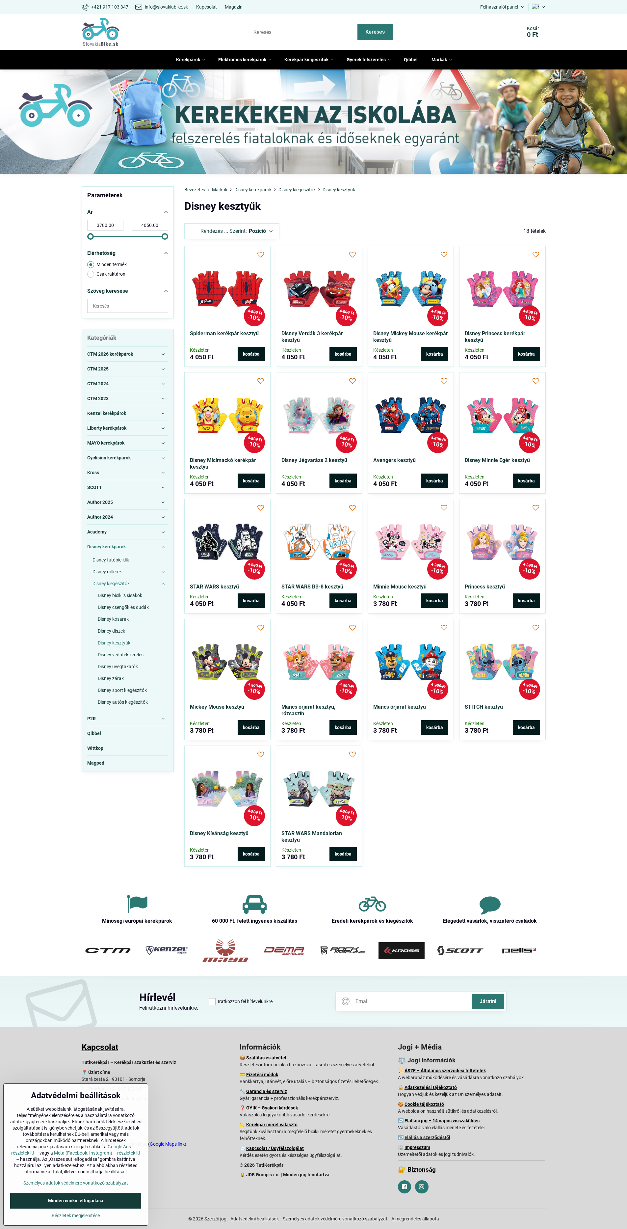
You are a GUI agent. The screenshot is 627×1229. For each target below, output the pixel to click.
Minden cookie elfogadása (75, 1200)
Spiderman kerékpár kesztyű (224, 333)
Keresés (375, 32)
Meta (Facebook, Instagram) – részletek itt (97, 1153)
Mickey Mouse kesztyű (217, 707)
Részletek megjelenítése (76, 1215)
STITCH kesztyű (484, 707)
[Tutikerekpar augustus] (313, 123)
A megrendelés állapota (415, 1218)
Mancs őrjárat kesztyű (399, 707)
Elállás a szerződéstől (427, 1137)
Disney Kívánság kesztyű (219, 833)
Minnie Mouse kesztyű (400, 587)
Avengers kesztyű (394, 460)
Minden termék (111, 264)
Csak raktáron (110, 274)
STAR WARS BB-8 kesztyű (312, 587)
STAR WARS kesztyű (214, 587)
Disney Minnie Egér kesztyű (497, 460)
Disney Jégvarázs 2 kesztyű (314, 460)
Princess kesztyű (485, 587)
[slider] (90, 236)
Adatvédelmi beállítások (254, 1218)
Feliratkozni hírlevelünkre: (168, 1008)
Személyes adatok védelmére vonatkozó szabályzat (335, 1218)
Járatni (488, 1001)
